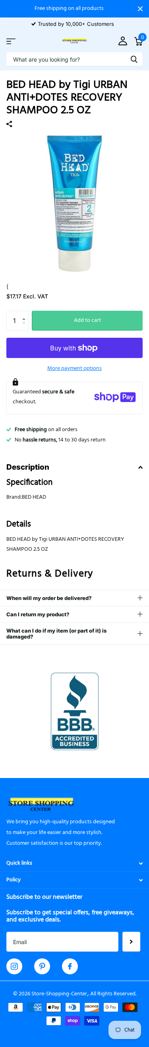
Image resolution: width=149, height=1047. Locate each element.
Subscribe (131, 942)
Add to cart (87, 320)
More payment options (74, 368)
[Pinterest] (42, 966)
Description (27, 467)
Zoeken (134, 59)
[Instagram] (14, 966)
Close (140, 8)
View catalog (10, 41)
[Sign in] (123, 41)
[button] (26, 314)
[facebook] (70, 966)
